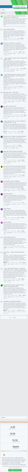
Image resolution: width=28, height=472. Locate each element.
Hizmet (24, 26)
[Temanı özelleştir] (13, 6)
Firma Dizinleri (6, 54)
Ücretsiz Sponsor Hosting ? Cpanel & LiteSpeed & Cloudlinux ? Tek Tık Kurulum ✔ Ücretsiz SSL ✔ (14, 76)
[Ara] (26, 6)
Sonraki (14, 317)
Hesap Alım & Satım (10, 71)
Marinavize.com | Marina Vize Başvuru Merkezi (14, 136)
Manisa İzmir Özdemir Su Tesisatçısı (12, 43)
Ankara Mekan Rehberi (8, 29)
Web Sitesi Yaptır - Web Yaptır (10, 92)
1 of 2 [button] (10, 317)
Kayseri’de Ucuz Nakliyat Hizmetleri (12, 301)
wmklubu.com (6, 68)
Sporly (16, 446)
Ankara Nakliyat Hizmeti (9, 237)
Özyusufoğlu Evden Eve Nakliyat (11, 181)
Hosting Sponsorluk (7, 281)
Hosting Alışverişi (6, 89)
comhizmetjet (6, 26)
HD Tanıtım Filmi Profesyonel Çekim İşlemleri (14, 166)
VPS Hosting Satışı (20, 132)
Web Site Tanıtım (20, 39)
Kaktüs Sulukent (7, 222)
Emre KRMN (5, 51)
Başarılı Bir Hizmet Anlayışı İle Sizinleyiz (13, 151)
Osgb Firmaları (7, 208)
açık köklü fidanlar (7, 193)
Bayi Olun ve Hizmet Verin (9, 106)
